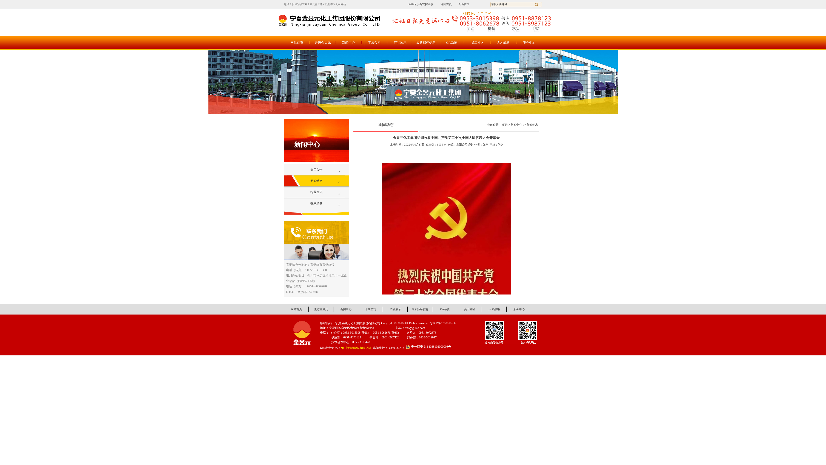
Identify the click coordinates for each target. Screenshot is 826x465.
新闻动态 (316, 181)
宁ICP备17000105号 (443, 323)
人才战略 (503, 42)
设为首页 (463, 4)
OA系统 (451, 42)
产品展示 (400, 42)
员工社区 (477, 42)
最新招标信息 (426, 42)
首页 (504, 124)
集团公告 (316, 169)
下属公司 (374, 42)
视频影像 (316, 203)
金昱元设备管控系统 (420, 4)
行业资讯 (316, 192)
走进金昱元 (323, 42)
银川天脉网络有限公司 (356, 348)
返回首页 (444, 4)
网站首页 (296, 42)
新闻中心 (348, 42)
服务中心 (529, 42)
